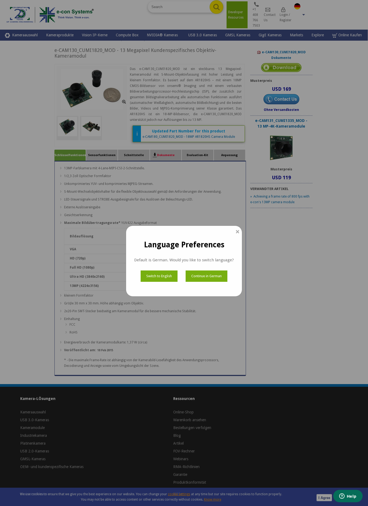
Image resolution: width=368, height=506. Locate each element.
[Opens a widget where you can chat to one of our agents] (348, 496)
